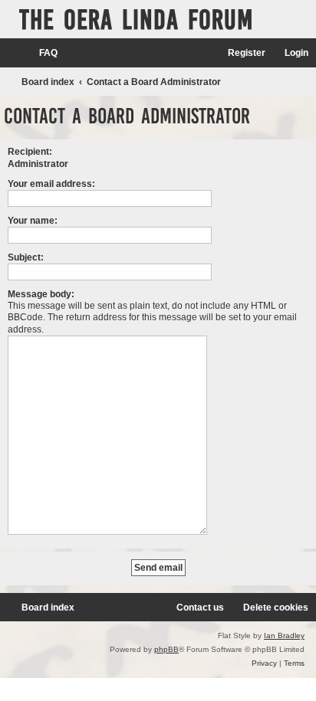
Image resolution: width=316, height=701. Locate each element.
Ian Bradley (284, 635)
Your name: (33, 220)
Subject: (26, 257)
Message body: (41, 294)
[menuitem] (41, 53)
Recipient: (30, 151)
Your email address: (51, 184)
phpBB (166, 649)
